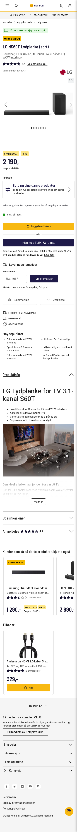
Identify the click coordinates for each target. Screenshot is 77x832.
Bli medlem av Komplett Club (25, 732)
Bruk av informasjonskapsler (19, 802)
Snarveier (10, 744)
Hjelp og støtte (13, 762)
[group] (38, 104)
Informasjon (12, 753)
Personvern (9, 797)
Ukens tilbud (12, 38)
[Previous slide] (6, 104)
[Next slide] (71, 104)
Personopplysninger (14, 808)
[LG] (66, 72)
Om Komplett (12, 770)
